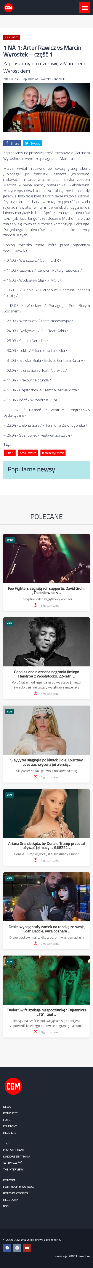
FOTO (7, 1119)
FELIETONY (10, 1126)
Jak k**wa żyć (12, 1163)
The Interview (13, 1169)
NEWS (10, 539)
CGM (9, 623)
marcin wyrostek (53, 453)
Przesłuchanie (14, 1150)
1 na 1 (10, 453)
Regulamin (11, 1199)
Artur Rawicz (28, 453)
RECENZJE (9, 1132)
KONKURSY (10, 1113)
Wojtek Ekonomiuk (53, 79)
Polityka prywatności (19, 1187)
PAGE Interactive (79, 1256)
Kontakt (9, 1180)
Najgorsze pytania (16, 1156)
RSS (6, 1206)
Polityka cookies (15, 1193)
